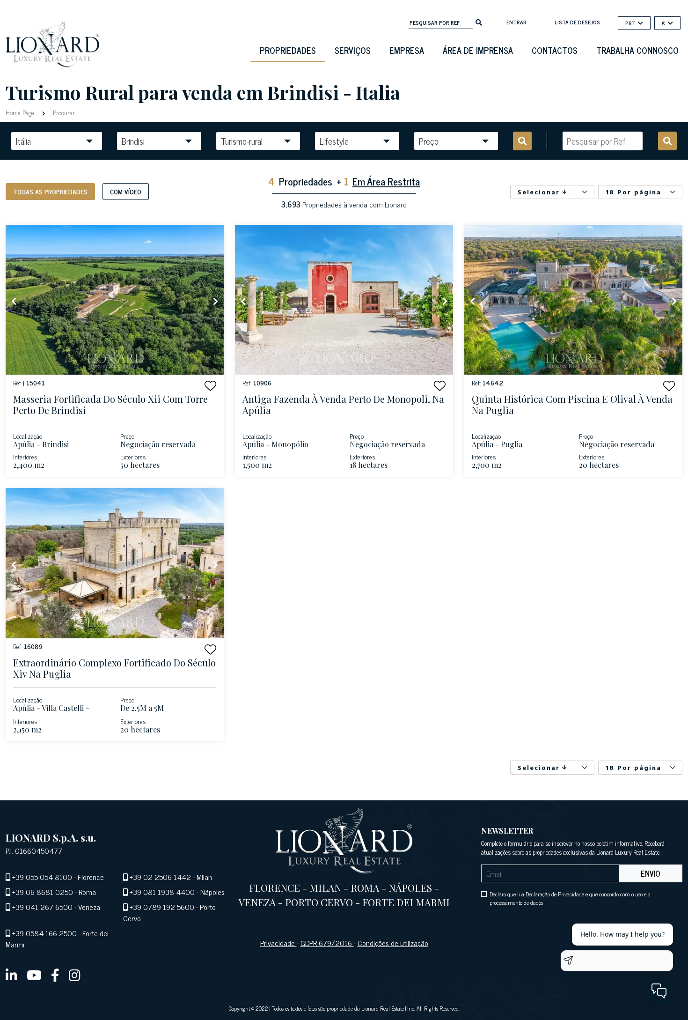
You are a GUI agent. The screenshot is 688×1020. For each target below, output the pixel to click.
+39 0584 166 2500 (44, 933)
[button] (210, 386)
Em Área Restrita (386, 181)
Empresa (406, 50)
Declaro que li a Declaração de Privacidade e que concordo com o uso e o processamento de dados (570, 898)
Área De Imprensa (478, 50)
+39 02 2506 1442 (160, 877)
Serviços (353, 50)
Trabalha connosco (637, 50)
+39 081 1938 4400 (162, 892)
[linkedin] (11, 974)
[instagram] (75, 974)
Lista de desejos (577, 22)
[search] (479, 21)
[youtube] (34, 974)
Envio (650, 873)
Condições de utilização (393, 943)
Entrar (516, 22)
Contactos (555, 50)
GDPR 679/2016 (327, 943)
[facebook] (55, 974)
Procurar (63, 112)
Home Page (21, 112)
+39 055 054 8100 (42, 877)
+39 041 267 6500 (42, 907)
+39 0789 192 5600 (162, 907)
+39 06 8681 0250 (42, 892)
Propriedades (288, 50)
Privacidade (278, 943)
